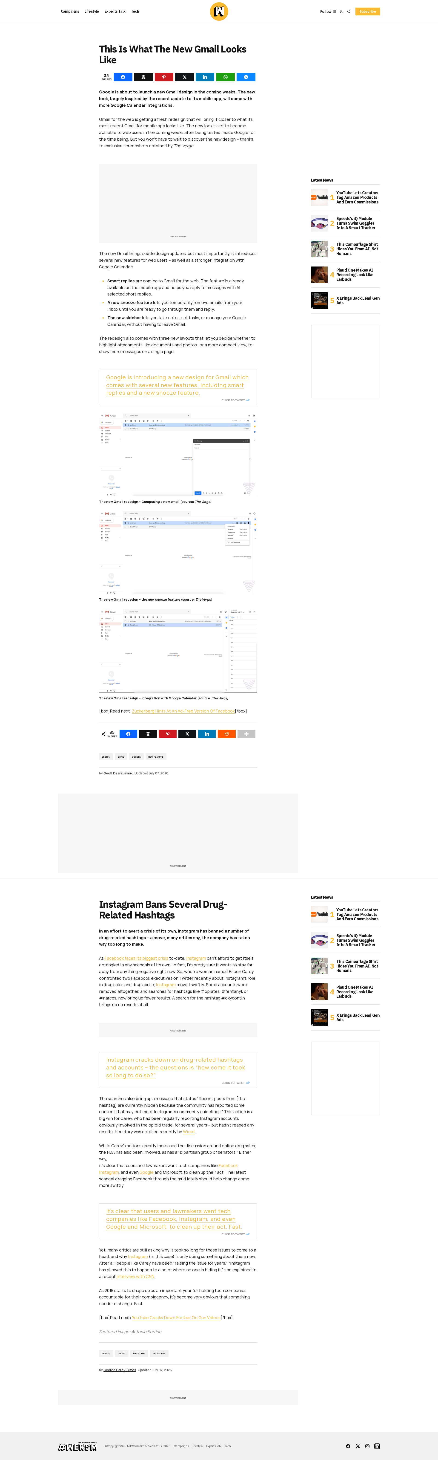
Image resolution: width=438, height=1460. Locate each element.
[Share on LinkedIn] (207, 734)
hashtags (139, 1353)
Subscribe (368, 11)
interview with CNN (135, 1276)
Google (136, 756)
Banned (106, 1353)
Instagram (196, 958)
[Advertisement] (178, 201)
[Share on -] (123, 77)
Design (106, 756)
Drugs (122, 1353)
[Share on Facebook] (128, 734)
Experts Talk (213, 1446)
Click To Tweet (233, 400)
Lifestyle (197, 1446)
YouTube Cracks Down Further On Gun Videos (176, 1317)
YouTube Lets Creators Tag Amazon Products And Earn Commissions (357, 197)
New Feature (156, 756)
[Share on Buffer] (148, 734)
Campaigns (181, 1446)
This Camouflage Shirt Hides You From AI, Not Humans (357, 249)
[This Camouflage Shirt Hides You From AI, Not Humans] (319, 249)
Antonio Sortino (146, 1331)
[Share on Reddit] (227, 734)
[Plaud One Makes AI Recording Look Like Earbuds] (319, 275)
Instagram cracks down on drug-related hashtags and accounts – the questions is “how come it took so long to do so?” (175, 1067)
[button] (341, 11)
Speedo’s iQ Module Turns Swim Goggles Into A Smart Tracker (355, 223)
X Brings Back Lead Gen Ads (358, 300)
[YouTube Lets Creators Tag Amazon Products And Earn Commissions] (319, 197)
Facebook (228, 1165)
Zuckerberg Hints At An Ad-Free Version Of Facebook (183, 711)
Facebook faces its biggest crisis (136, 958)
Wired (189, 1131)
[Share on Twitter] (187, 734)
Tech (228, 1446)
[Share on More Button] (246, 734)
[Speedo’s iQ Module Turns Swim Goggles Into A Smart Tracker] (319, 223)
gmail (121, 756)
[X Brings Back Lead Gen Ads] (319, 300)
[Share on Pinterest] (168, 734)
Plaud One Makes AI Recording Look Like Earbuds (354, 274)
